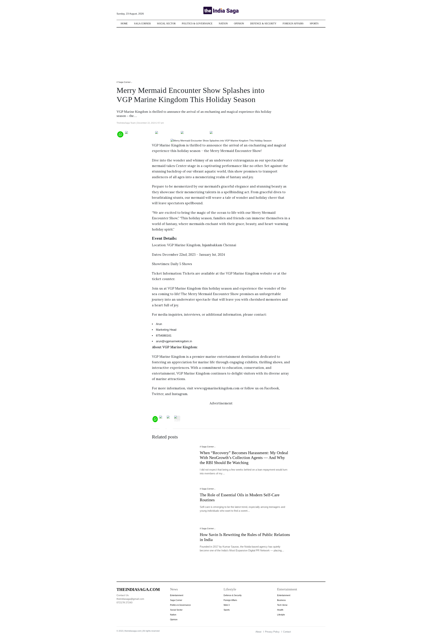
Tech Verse (282, 605)
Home (124, 23)
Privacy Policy (272, 631)
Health (280, 610)
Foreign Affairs (293, 23)
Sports (314, 23)
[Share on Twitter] (167, 134)
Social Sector (166, 23)
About (258, 631)
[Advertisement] (221, 52)
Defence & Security (263, 23)
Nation (223, 23)
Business (281, 600)
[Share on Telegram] (194, 134)
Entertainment (176, 595)
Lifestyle (281, 615)
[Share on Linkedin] (223, 134)
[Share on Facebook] (139, 134)
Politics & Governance (197, 23)
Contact (287, 631)
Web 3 (227, 605)
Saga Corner (142, 23)
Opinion (239, 23)
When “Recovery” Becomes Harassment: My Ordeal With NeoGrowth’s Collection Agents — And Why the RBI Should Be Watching (244, 458)
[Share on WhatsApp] (120, 134)
